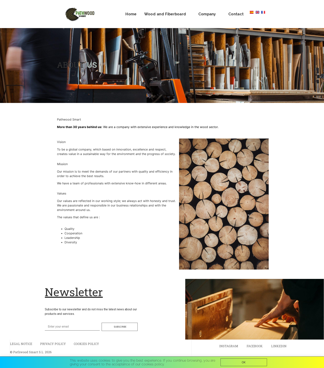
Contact (236, 14)
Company (207, 14)
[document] (162, 362)
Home (130, 14)
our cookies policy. (149, 364)
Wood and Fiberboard (165, 14)
